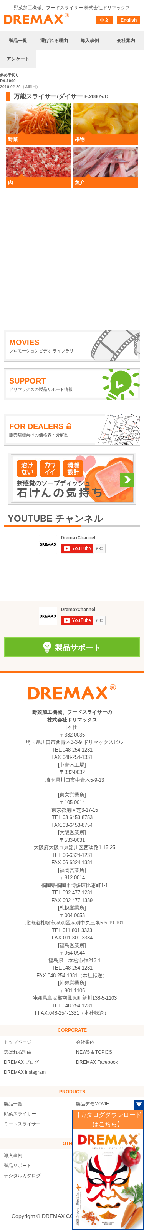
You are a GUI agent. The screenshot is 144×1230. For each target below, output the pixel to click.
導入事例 (13, 1155)
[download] (108, 1179)
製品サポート (17, 1165)
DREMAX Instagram (25, 1072)
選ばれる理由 (17, 1052)
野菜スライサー (20, 1114)
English (129, 20)
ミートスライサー (22, 1124)
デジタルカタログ (22, 1175)
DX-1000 (8, 81)
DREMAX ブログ (21, 1062)
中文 (104, 20)
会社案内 (85, 1042)
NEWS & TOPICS (94, 1052)
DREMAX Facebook (97, 1062)
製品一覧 (13, 1104)
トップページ (17, 1042)
